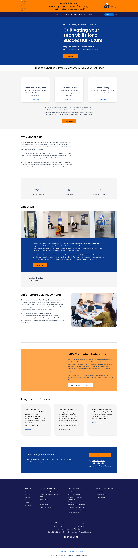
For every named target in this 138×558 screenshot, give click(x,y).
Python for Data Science (74, 494)
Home (58, 14)
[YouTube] (77, 536)
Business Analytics (45, 502)
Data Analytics (72, 492)
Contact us (28, 505)
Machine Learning (44, 499)
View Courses (69, 121)
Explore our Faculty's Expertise (80, 385)
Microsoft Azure (44, 504)
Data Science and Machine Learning (49, 492)
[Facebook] (64, 536)
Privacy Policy (62, 551)
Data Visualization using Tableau (77, 510)
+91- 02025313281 (98, 461)
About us (27, 503)
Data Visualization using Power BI (77, 507)
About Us (91, 14)
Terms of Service (72, 551)
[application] (68, 14)
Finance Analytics (101, 497)
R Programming (72, 502)
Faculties (74, 14)
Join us (70, 56)
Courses (64, 14)
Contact (98, 14)
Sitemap (80, 551)
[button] (109, 14)
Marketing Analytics (101, 494)
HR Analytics (99, 492)
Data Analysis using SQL (75, 513)
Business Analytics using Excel (76, 504)
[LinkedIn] (71, 536)
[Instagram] (74, 536)
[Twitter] (68, 536)
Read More (40, 265)
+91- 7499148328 (98, 463)
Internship (82, 14)
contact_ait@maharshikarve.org (101, 466)
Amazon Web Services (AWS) (48, 507)
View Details (35, 99)
